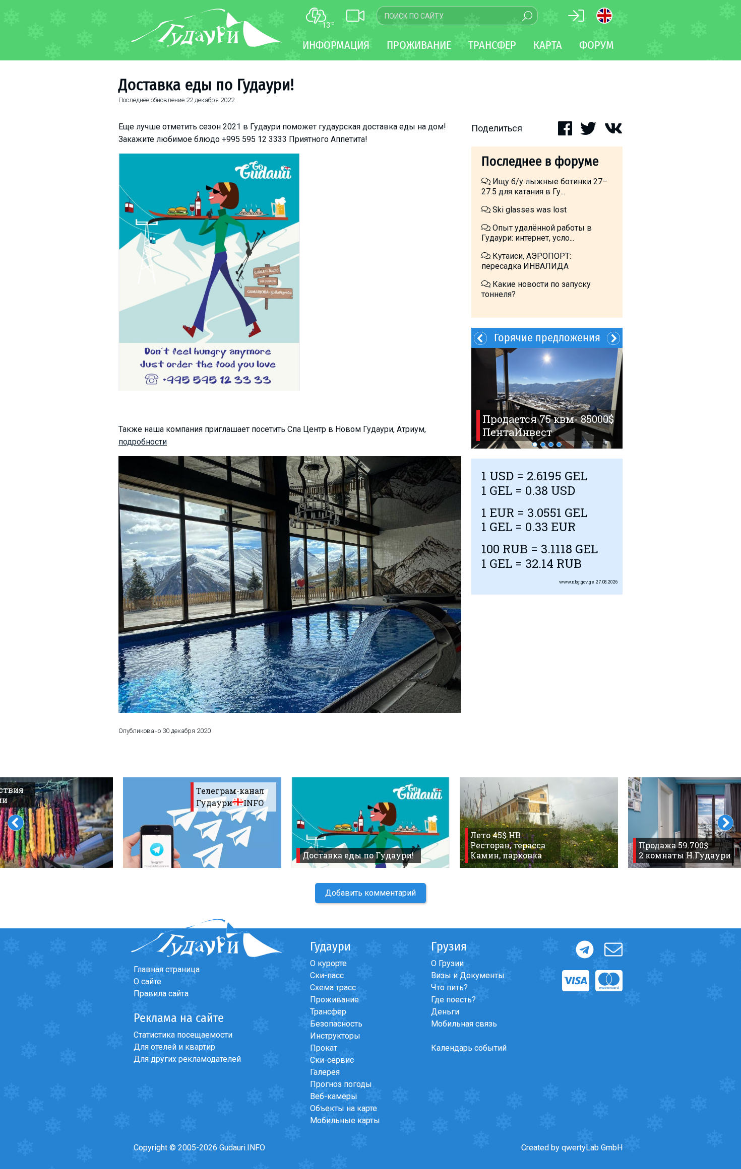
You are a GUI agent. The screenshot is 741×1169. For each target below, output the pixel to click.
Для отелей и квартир (174, 1047)
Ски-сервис (332, 1060)
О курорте (328, 963)
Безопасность (336, 1024)
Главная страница (167, 969)
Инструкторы (335, 1036)
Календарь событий (469, 1048)
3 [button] (550, 444)
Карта (547, 45)
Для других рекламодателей (187, 1059)
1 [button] (534, 444)
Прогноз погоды (341, 1084)
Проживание (334, 999)
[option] (547, 398)
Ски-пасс (327, 975)
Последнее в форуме (540, 161)
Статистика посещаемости (183, 1035)
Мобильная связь (464, 1024)
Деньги (445, 1011)
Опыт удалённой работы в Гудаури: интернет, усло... (536, 233)
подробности (142, 442)
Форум (596, 45)
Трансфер (328, 1011)
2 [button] (542, 444)
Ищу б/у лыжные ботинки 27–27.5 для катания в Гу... (544, 186)
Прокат (323, 1048)
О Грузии (447, 963)
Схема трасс (333, 987)
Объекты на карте (343, 1108)
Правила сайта (161, 993)
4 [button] (559, 444)
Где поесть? (453, 999)
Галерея (325, 1072)
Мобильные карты (345, 1120)
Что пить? (449, 987)
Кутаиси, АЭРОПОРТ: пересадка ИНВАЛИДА (526, 261)
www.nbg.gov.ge (576, 581)
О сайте (147, 981)
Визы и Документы (468, 975)
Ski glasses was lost (528, 209)
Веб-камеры (333, 1096)
